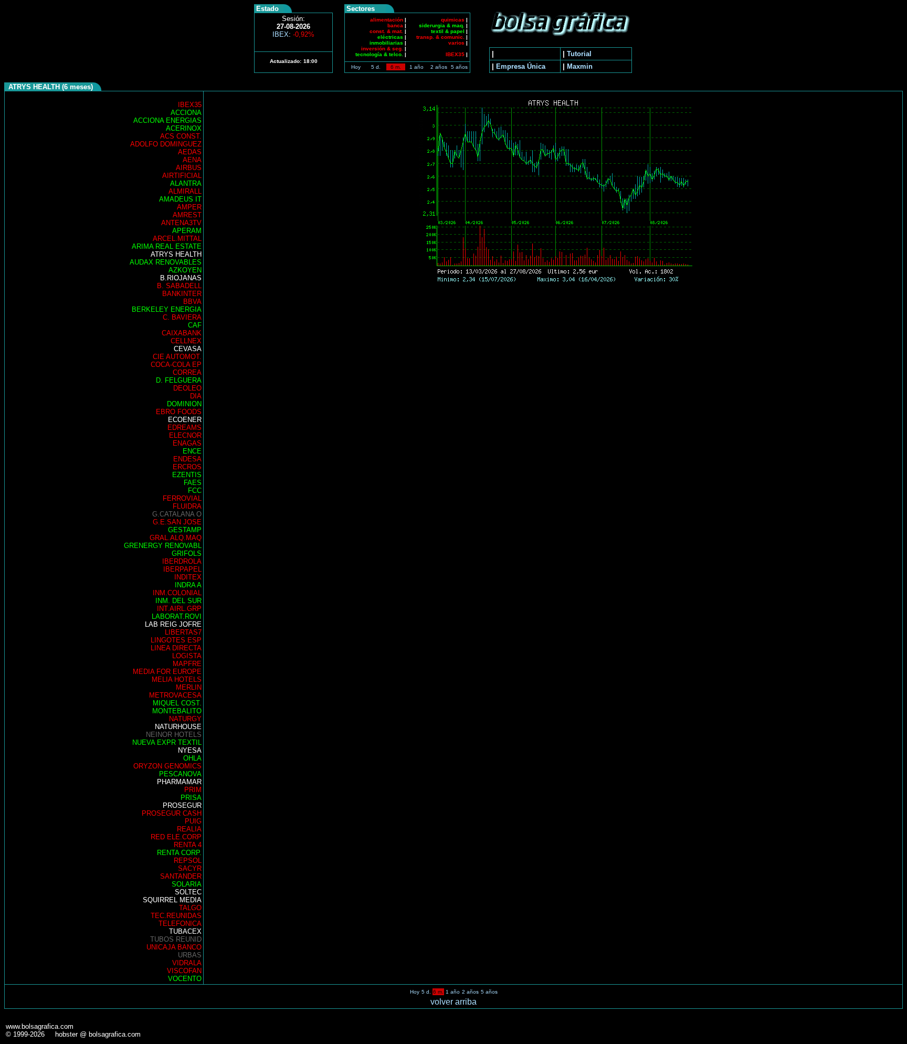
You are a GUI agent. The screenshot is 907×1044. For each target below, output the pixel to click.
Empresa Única (520, 66)
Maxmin (580, 66)
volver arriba (453, 1001)
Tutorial (579, 54)
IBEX (293, 34)
